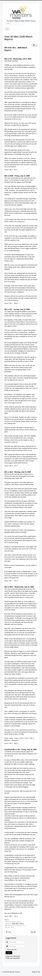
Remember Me (11, 950)
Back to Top (36, 972)
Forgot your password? (13, 958)
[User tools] (35, 45)
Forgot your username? (13, 956)
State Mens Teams (18, 923)
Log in (9, 953)
